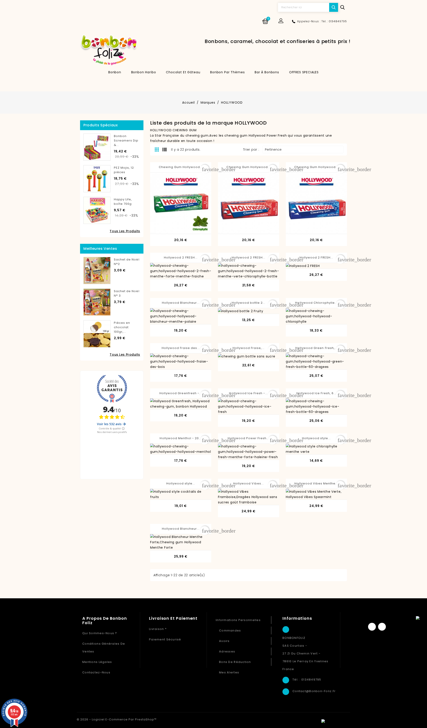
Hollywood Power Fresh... (248, 438)
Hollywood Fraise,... (249, 348)
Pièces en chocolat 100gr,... (122, 327)
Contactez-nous (96, 672)
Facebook (372, 627)
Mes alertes (229, 672)
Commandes (230, 630)
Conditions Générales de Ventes (103, 648)
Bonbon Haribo (143, 72)
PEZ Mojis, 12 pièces (124, 170)
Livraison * (158, 629)
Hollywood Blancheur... (181, 303)
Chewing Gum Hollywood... (181, 167)
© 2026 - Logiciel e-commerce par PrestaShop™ (117, 719)
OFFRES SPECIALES (304, 72)
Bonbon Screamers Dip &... (126, 140)
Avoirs (224, 641)
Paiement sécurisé (165, 639)
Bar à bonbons (267, 72)
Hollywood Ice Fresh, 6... (316, 393)
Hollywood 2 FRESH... (180, 257)
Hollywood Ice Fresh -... (248, 393)
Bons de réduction (235, 662)
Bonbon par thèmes (227, 72)
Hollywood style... (316, 438)
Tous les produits (125, 231)
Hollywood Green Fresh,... (316, 348)
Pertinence (302, 149)
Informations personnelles (238, 620)
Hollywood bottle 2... (249, 303)
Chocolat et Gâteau (183, 72)
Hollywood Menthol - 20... (180, 438)
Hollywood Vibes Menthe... (316, 483)
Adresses (227, 651)
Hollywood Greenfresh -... (180, 393)
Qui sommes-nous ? (99, 633)
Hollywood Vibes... (248, 483)
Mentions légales (97, 662)
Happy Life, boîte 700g (123, 201)
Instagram (382, 627)
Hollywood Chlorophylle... (316, 303)
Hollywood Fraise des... (181, 348)
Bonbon (114, 72)
